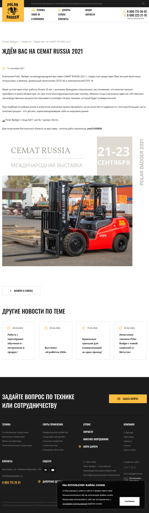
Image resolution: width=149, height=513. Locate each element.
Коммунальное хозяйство (55, 432)
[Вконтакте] (45, 470)
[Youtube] (53, 470)
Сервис (62, 14)
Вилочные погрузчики (13, 436)
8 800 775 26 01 (11, 482)
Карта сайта (130, 449)
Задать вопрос (130, 399)
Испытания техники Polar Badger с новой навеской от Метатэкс (128, 343)
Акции (88, 10)
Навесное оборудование (96, 439)
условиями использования (74, 504)
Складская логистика (53, 449)
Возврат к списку (23, 291)
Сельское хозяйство (52, 441)
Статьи (127, 445)
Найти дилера (90, 446)
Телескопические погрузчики (17, 445)
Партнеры (129, 436)
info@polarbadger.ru (12, 475)
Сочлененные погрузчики (15, 432)
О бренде (128, 432)
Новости (128, 441)
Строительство (50, 445)
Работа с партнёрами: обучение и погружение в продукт (16, 343)
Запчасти (90, 14)
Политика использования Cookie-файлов (53, 505)
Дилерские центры (53, 481)
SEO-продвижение (133, 473)
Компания (129, 424)
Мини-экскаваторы (11, 441)
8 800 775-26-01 (137, 11)
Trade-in (35, 14)
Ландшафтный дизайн (54, 436)
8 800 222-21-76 (137, 15)
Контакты (63, 19)
